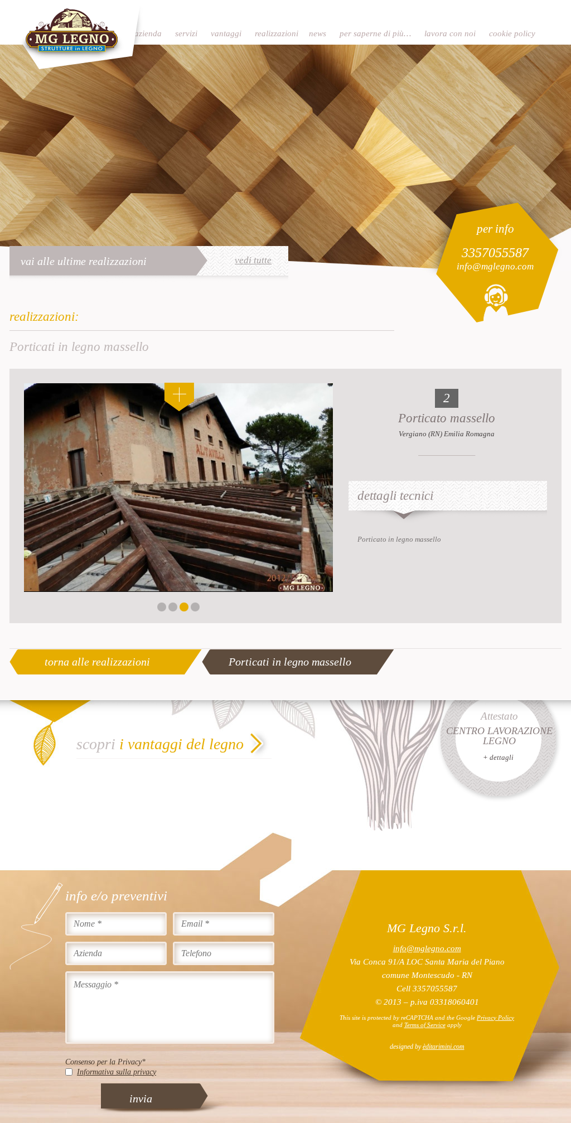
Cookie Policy (512, 33)
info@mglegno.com (495, 266)
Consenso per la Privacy (105, 1062)
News (317, 33)
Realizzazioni (276, 33)
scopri (160, 744)
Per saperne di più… (375, 33)
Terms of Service (425, 1024)
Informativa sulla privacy (116, 1072)
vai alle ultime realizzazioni (84, 261)
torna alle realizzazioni (97, 662)
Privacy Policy (495, 1017)
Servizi (186, 33)
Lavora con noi (450, 33)
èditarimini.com (443, 1046)
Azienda (148, 33)
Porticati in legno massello (290, 662)
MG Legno (76, 36)
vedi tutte (253, 261)
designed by (427, 1046)
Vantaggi (226, 33)
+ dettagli (498, 757)
